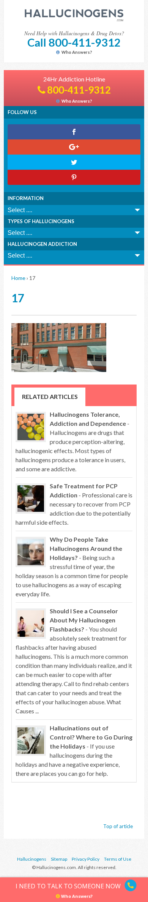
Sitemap (59, 859)
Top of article (118, 826)
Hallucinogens (31, 859)
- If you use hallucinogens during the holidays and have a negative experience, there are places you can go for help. (74, 750)
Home (18, 278)
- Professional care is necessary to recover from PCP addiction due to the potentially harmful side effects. (74, 504)
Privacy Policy (85, 859)
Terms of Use (117, 859)
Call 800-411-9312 (74, 42)
